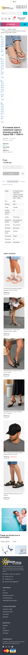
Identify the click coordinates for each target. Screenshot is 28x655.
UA (15, 1)
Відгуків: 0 (13, 138)
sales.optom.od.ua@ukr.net (12, 581)
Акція (4, 628)
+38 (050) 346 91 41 (21, 8)
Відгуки (22, 181)
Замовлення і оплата (8, 595)
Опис (3, 181)
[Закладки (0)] (2, 18)
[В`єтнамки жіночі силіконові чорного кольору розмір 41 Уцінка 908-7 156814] (2, 45)
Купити (11, 173)
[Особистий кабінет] (5, 18)
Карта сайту (6, 614)
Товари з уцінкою (11, 29)
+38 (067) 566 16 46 (21, 6)
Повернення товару (8, 611)
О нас (4, 590)
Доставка (5, 592)
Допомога (5, 617)
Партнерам (5, 633)
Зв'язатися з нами (7, 609)
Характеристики (13, 181)
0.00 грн (20, 18)
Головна (3, 29)
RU (11, 1)
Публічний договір (7, 598)
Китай (4, 145)
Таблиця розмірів (7, 184)
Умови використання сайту (10, 600)
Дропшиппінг (6, 630)
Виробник (5, 625)
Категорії (11, 24)
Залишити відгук (8, 140)
